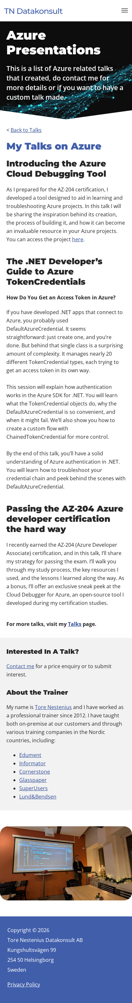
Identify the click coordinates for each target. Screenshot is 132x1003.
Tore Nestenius (53, 707)
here (77, 239)
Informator (32, 763)
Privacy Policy (23, 984)
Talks (74, 624)
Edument (30, 755)
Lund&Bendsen (37, 796)
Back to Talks (26, 130)
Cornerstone (34, 771)
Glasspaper (33, 779)
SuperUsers (33, 788)
